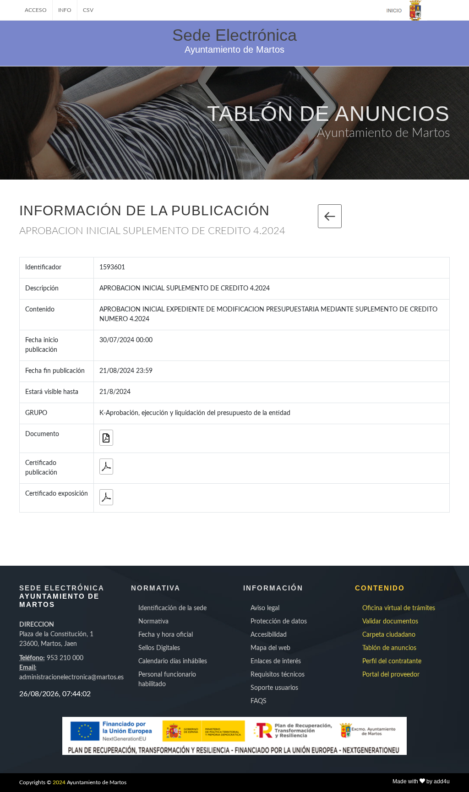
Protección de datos (279, 621)
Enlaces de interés (276, 661)
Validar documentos (390, 621)
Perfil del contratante (391, 661)
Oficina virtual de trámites (398, 608)
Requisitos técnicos (278, 675)
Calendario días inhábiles (172, 661)
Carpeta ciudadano (388, 635)
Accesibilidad (269, 635)
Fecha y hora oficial (165, 635)
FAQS (259, 701)
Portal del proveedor (391, 675)
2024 (59, 782)
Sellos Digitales (159, 648)
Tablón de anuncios (389, 648)
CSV (88, 10)
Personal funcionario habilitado (167, 680)
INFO (64, 10)
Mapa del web (270, 648)
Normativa (153, 621)
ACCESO (36, 10)
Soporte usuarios (274, 688)
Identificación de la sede (172, 608)
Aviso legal (265, 608)
